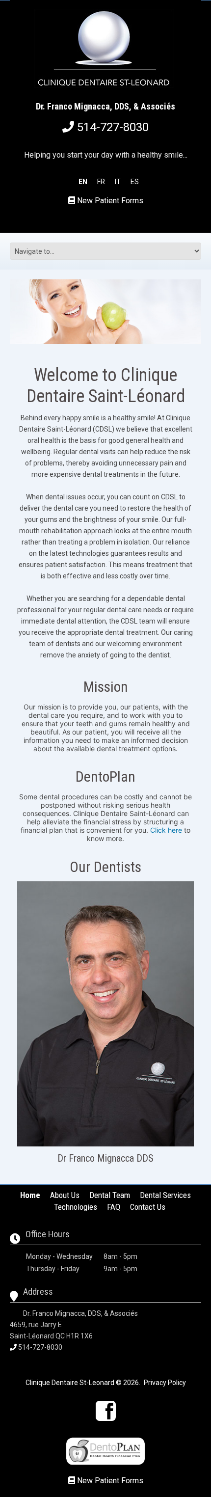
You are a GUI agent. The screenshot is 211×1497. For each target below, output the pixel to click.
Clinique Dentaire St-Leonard (70, 1383)
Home (30, 1195)
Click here (166, 830)
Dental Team (109, 1195)
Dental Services (165, 1195)
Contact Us (147, 1207)
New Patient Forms (110, 200)
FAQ (113, 1207)
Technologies (75, 1207)
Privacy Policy (165, 1383)
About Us (64, 1195)
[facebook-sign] (106, 1411)
